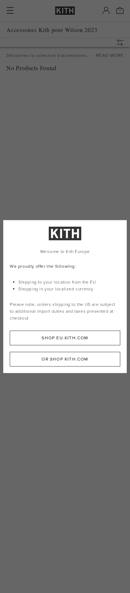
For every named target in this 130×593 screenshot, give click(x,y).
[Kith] (65, 10)
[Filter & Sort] (122, 42)
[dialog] (65, 296)
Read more (110, 55)
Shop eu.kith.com (65, 337)
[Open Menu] (10, 10)
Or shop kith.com (65, 359)
